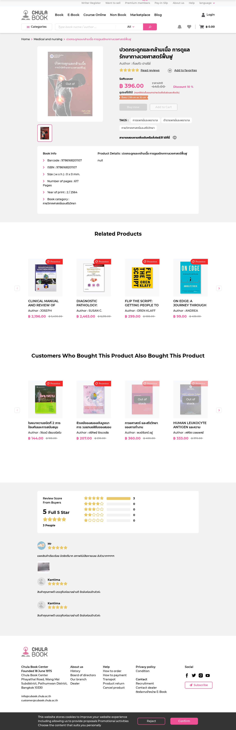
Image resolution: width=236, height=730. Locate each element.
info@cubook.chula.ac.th (36, 696)
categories (38, 26)
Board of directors (83, 675)
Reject (151, 721)
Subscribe (201, 685)
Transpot (109, 679)
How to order (112, 671)
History (75, 671)
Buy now (133, 107)
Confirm (184, 721)
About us (76, 667)
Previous (17, 288)
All (129, 26)
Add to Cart (163, 107)
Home (25, 39)
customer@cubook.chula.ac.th (39, 700)
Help (106, 667)
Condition (143, 671)
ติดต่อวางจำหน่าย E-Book (151, 691)
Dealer (75, 683)
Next (219, 288)
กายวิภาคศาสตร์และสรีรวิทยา (138, 128)
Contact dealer (146, 687)
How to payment (115, 675)
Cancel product (114, 687)
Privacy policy (145, 667)
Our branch (78, 679)
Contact (141, 679)
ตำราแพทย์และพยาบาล (176, 120)
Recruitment (145, 683)
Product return (113, 683)
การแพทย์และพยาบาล (145, 120)
